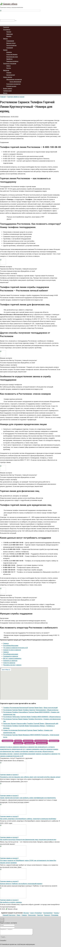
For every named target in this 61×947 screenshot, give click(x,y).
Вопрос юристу (7, 88)
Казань (56, 913)
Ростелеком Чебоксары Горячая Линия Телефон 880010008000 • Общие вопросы (32, 717)
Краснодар (32, 915)
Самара (24, 915)
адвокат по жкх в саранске (9, 747)
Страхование (10, 41)
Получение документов (13, 84)
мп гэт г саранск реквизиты (30, 749)
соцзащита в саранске (49, 754)
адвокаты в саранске (26, 747)
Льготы (8, 68)
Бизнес (5, 50)
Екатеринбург (48, 913)
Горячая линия (7, 91)
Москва (26, 913)
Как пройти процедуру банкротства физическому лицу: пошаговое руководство (28, 839)
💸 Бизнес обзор (8, 4)
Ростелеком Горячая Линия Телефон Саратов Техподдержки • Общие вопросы (30, 710)
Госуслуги (6, 27)
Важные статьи (10, 43)
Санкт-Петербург (36, 913)
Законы (5, 38)
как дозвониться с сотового (45, 747)
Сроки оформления (15, 81)
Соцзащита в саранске (10, 656)
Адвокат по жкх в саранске (12, 650)
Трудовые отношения (9, 63)
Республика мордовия (10, 654)
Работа (8, 66)
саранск (39, 754)
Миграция (6, 70)
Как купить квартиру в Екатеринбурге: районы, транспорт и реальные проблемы (28, 819)
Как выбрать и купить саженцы (11, 902)
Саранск (6, 643)
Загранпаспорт (10, 75)
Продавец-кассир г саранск (12, 665)
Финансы (9, 52)
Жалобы (8, 36)
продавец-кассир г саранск (9, 754)
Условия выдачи (11, 86)
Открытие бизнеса (11, 54)
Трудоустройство (11, 45)
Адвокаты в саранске (10, 660)
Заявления (9, 34)
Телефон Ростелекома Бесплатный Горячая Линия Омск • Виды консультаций (30, 708)
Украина (8, 72)
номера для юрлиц (35, 751)
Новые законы (7, 77)
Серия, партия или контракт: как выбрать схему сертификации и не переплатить (28, 798)
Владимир (54, 915)
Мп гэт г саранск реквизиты (12, 658)
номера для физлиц (21, 751)
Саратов (40, 915)
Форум (5, 93)
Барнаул (47, 915)
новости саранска (46, 749)
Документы (6, 29)
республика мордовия (27, 754)
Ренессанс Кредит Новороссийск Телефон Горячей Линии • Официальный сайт (30, 723)
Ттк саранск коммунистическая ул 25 (15, 648)
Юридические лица (12, 57)
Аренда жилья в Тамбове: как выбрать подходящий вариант (21, 884)
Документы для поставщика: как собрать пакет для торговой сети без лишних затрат (30, 777)
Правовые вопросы (12, 61)
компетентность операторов (10, 749)
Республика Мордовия (10, 645)
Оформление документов (14, 79)
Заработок (9, 59)
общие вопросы (48, 751)
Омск (18, 915)
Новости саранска (9, 663)
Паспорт (8, 32)
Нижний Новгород (9, 915)
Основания (9, 47)
